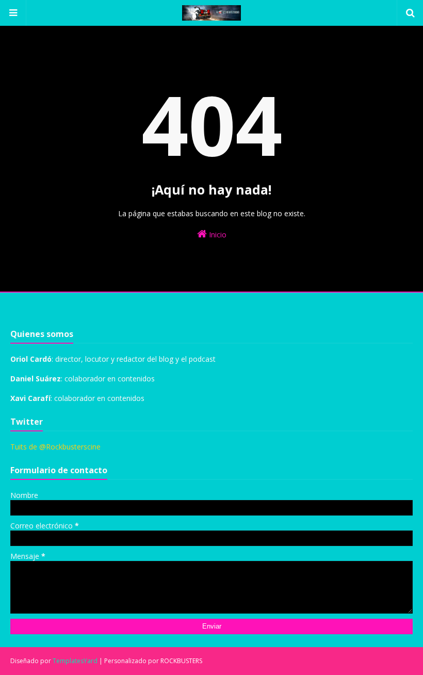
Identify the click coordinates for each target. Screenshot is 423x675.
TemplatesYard (75, 660)
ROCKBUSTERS (181, 660)
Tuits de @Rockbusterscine (55, 447)
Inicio (216, 234)
